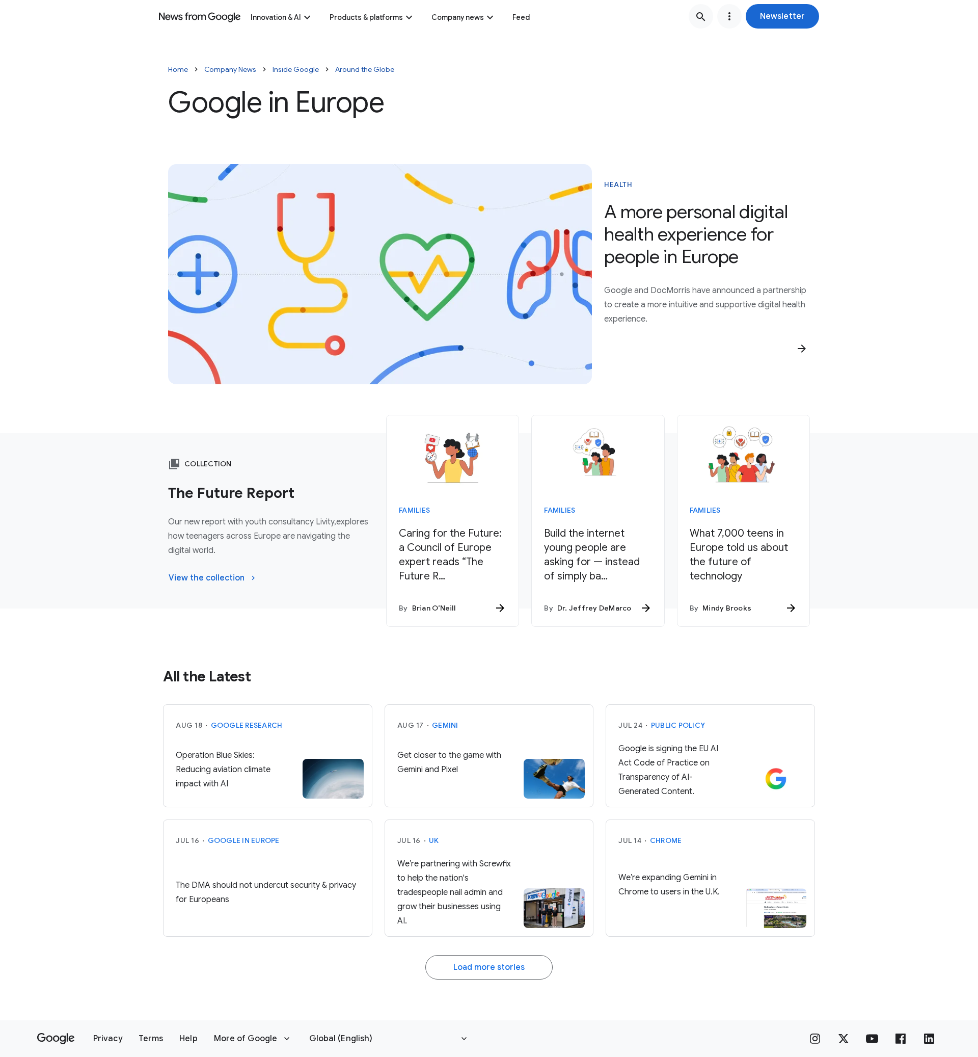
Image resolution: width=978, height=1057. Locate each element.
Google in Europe (244, 840)
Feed (521, 17)
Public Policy (678, 725)
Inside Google (296, 69)
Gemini (445, 725)
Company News (230, 69)
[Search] (701, 16)
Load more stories (489, 967)
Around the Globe (364, 69)
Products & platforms (366, 17)
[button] (782, 16)
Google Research (247, 725)
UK (434, 840)
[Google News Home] (199, 16)
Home (178, 69)
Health (618, 184)
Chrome (666, 840)
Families (414, 510)
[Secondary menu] (729, 16)
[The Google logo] (56, 1039)
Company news (457, 17)
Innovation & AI (276, 17)
